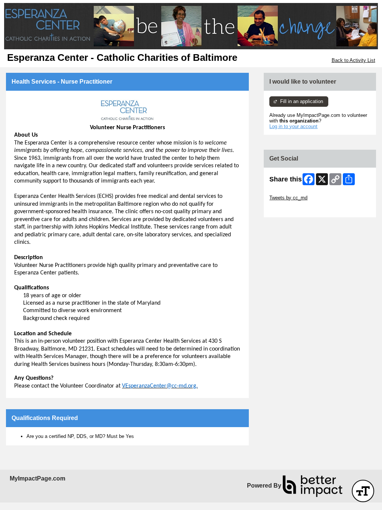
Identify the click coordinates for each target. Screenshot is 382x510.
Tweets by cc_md (288, 197)
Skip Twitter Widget (290, 192)
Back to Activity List (353, 60)
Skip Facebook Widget (293, 209)
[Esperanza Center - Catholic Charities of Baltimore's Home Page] (191, 26)
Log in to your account (293, 126)
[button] (363, 491)
